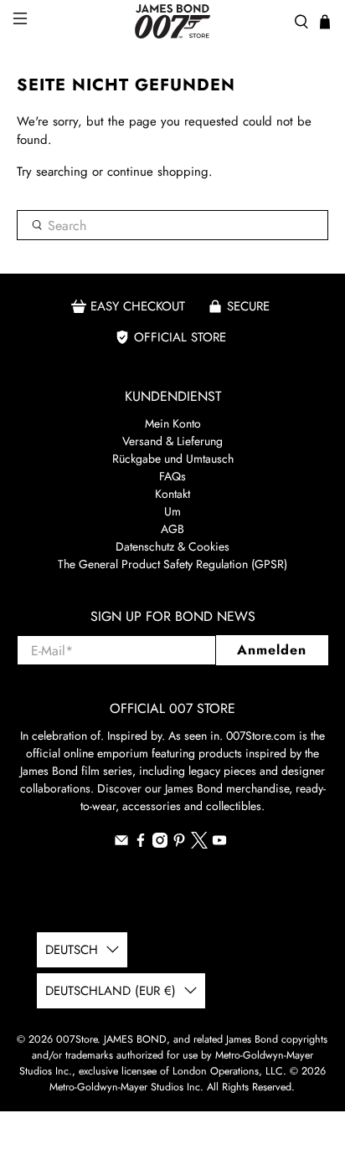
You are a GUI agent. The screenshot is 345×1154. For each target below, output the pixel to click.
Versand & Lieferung (172, 441)
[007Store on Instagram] (159, 843)
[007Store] (172, 21)
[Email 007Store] (121, 843)
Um (172, 511)
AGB (172, 529)
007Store (76, 1039)
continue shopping (158, 171)
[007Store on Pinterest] (179, 843)
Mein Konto (173, 423)
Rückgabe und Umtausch (173, 458)
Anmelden (271, 649)
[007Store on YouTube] (219, 843)
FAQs (172, 476)
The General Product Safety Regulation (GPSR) (172, 564)
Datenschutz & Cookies (172, 546)
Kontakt (172, 493)
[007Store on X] (199, 844)
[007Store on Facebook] (140, 843)
